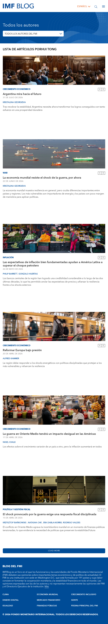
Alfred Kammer (11, 358)
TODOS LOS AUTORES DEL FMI (21, 34)
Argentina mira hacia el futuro (22, 94)
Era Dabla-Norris (52, 522)
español (82, 6)
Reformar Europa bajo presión (22, 350)
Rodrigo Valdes (71, 522)
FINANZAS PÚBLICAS (47, 605)
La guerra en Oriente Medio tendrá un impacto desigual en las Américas (49, 434)
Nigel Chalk (9, 442)
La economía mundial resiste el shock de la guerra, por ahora (42, 177)
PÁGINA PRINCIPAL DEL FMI (84, 605)
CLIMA (6, 594)
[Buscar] (96, 6)
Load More (54, 550)
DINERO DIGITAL (11, 600)
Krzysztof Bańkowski (15, 522)
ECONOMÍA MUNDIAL (47, 594)
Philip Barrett (10, 274)
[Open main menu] (103, 6)
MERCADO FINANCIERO (48, 600)
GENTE (74, 600)
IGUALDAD (8, 605)
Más (47, 586)
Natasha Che (35, 522)
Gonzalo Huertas (28, 274)
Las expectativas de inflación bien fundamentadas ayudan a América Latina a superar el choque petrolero (53, 264)
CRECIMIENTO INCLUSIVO (83, 594)
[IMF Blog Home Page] (18, 6)
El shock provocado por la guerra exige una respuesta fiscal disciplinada (49, 514)
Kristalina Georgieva (14, 102)
